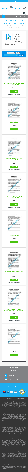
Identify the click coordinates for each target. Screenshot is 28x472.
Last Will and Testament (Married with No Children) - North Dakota (14, 159)
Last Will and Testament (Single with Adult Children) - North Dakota (14, 197)
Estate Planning (11, 25)
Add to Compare (17, 94)
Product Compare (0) (11, 55)
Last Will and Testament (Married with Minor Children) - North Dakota (14, 121)
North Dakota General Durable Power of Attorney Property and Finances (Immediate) (14, 310)
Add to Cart (14, 91)
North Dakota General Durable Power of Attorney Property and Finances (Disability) (14, 272)
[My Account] (16, 1)
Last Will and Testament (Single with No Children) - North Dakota (14, 234)
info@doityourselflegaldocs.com (16, 379)
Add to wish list (10, 94)
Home (4, 25)
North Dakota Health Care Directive (14, 347)
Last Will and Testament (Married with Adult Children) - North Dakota (14, 84)
